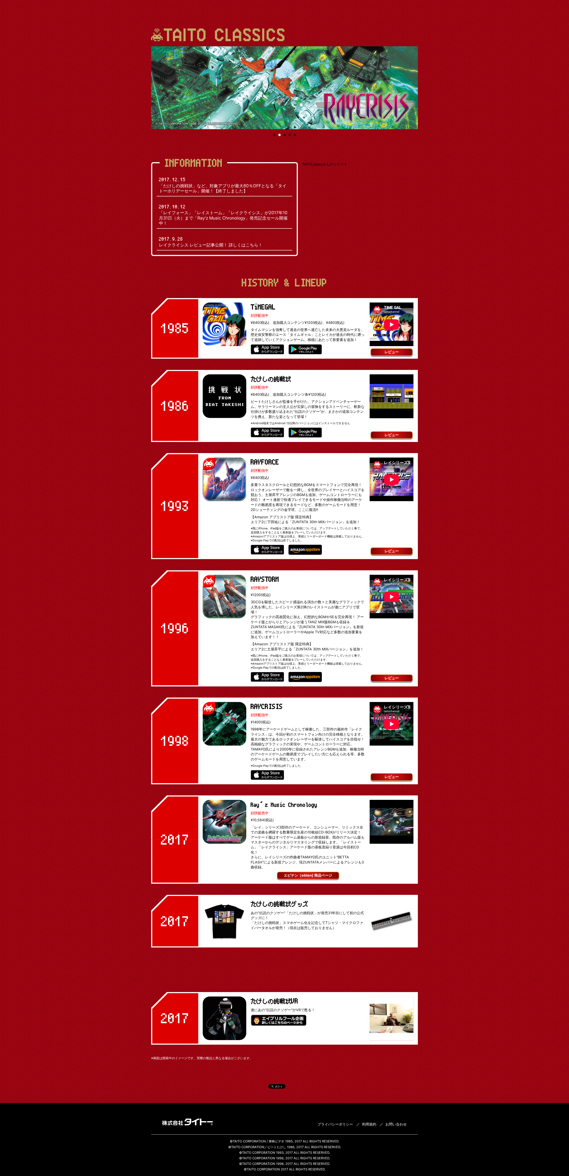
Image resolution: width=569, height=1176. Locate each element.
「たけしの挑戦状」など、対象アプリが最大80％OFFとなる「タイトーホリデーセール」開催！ (223, 185)
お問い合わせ (396, 1124)
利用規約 (369, 1124)
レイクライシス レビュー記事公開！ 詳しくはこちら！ (210, 242)
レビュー (392, 352)
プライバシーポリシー (335, 1124)
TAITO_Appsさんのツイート (324, 164)
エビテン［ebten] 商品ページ (308, 875)
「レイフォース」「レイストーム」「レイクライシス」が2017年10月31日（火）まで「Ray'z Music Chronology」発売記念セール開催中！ (223, 215)
